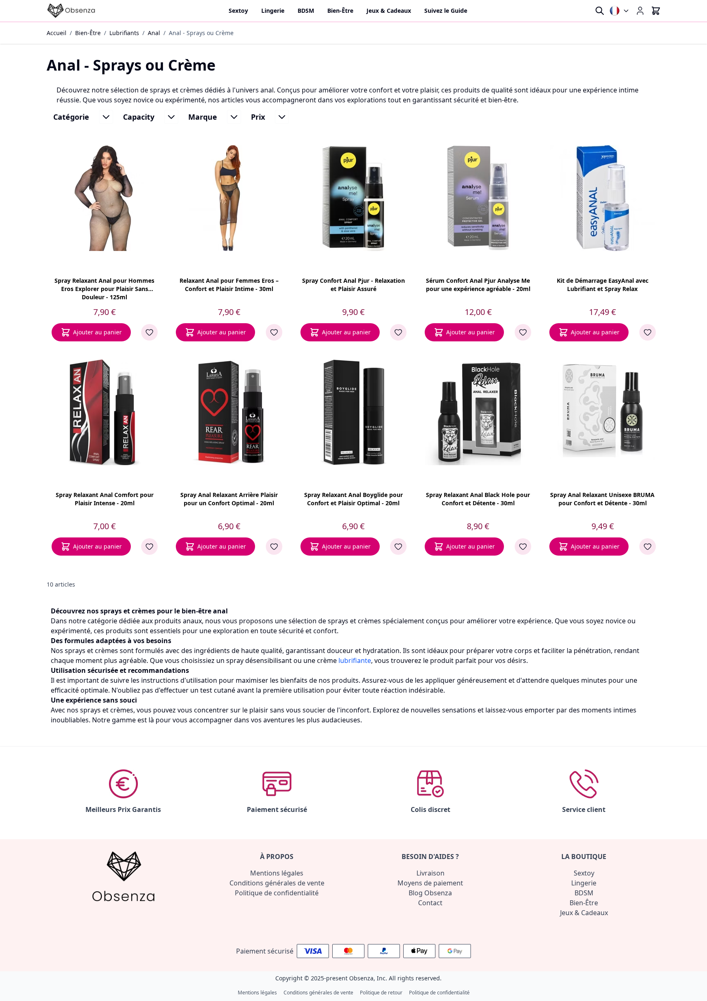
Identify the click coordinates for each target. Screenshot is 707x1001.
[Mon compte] (640, 10)
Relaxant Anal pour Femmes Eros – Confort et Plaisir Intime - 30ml (229, 285)
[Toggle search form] (599, 10)
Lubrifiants (124, 33)
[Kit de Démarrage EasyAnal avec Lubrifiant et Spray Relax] (602, 198)
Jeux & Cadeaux (584, 912)
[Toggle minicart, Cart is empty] (655, 10)
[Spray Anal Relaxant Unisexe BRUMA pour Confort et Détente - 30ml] (602, 412)
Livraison (430, 873)
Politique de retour (381, 992)
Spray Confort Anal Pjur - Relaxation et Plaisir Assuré (353, 285)
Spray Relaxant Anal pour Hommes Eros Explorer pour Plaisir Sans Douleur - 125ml (104, 288)
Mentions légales (276, 873)
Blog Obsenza (430, 892)
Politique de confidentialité (277, 892)
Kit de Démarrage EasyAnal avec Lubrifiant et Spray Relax (602, 285)
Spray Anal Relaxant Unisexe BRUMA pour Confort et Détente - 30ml (602, 499)
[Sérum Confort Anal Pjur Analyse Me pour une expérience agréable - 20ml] (478, 198)
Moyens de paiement (430, 882)
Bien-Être (88, 33)
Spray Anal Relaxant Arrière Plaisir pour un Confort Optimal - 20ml (229, 499)
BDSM (584, 892)
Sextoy (584, 873)
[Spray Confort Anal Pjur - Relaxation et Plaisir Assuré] (353, 198)
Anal (154, 33)
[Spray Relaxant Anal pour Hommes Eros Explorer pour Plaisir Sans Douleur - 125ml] (104, 198)
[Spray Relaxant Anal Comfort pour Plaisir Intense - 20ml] (104, 412)
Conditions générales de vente (276, 882)
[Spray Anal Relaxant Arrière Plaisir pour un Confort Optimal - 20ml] (229, 412)
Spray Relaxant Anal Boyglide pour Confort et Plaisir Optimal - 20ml (353, 499)
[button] (83, 117)
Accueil (56, 33)
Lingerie (583, 882)
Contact (430, 902)
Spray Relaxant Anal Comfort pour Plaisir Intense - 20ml (105, 499)
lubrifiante (354, 660)
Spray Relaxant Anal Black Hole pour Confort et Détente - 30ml (478, 499)
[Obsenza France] (619, 10)
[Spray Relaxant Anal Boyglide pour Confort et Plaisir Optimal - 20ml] (353, 412)
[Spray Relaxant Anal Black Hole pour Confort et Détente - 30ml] (478, 412)
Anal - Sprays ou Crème (201, 33)
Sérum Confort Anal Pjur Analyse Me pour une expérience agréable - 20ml (478, 285)
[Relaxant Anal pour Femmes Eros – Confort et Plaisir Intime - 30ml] (229, 198)
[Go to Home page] (71, 11)
